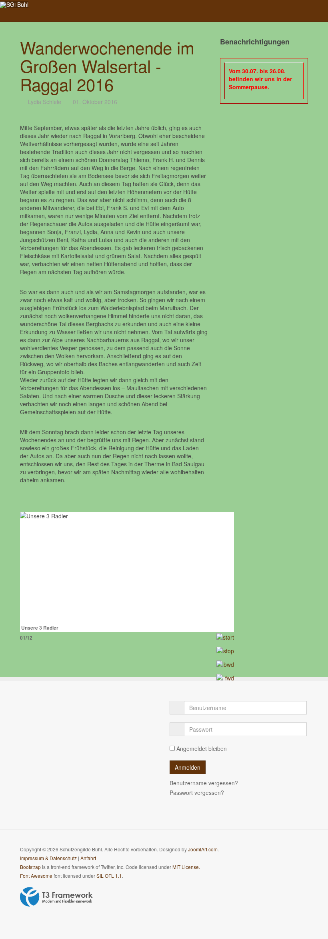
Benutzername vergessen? (204, 783)
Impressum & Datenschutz (48, 858)
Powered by (56, 897)
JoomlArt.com (203, 849)
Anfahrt (88, 858)
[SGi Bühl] (14, 4)
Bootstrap (30, 866)
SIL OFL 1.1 (109, 875)
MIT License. (186, 866)
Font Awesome (36, 875)
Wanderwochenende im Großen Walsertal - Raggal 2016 (107, 65)
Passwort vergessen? (197, 793)
